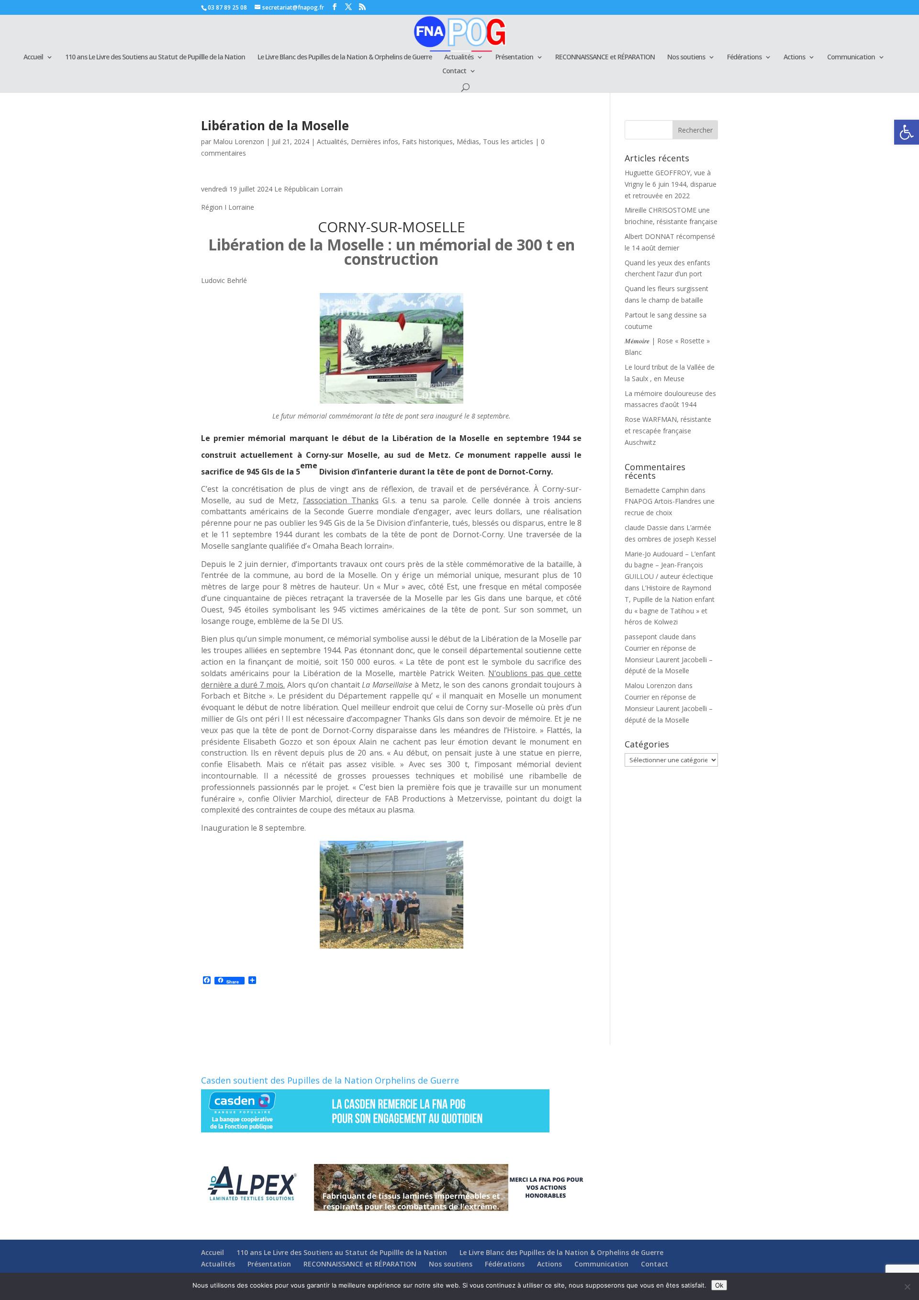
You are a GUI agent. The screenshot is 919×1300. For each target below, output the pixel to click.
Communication (851, 57)
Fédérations (744, 57)
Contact (454, 71)
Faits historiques (427, 141)
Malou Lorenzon (238, 141)
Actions (794, 57)
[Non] (907, 1286)
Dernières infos (374, 141)
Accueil (33, 57)
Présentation (514, 57)
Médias (468, 141)
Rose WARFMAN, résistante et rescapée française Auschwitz (668, 431)
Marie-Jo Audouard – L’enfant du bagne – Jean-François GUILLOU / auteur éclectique (670, 565)
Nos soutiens (686, 57)
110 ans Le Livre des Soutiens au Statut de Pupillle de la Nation (155, 57)
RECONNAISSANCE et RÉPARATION (605, 57)
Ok (719, 1285)
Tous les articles (508, 141)
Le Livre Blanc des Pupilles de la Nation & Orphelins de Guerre (345, 57)
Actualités (458, 57)
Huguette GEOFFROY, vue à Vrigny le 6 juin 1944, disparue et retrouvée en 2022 (671, 184)
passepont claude (652, 636)
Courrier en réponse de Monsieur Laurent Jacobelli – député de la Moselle (669, 660)
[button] (906, 132)
